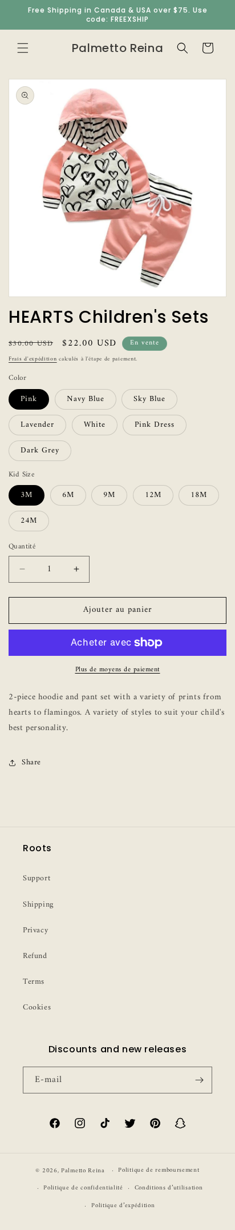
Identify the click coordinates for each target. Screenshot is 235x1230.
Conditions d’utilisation (169, 1188)
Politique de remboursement (158, 1170)
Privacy (35, 930)
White (95, 425)
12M (153, 495)
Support (36, 878)
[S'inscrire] (199, 1080)
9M (109, 495)
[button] (22, 48)
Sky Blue (149, 399)
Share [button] (31, 762)
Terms (33, 982)
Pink (29, 399)
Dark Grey (40, 450)
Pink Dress (155, 425)
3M (27, 495)
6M (68, 495)
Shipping (38, 905)
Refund (35, 956)
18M (199, 495)
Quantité (22, 546)
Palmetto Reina (83, 1170)
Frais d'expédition (33, 359)
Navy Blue (85, 399)
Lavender (37, 425)
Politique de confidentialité (83, 1188)
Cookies (37, 1007)
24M (29, 521)
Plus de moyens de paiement (117, 670)
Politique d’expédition (123, 1205)
